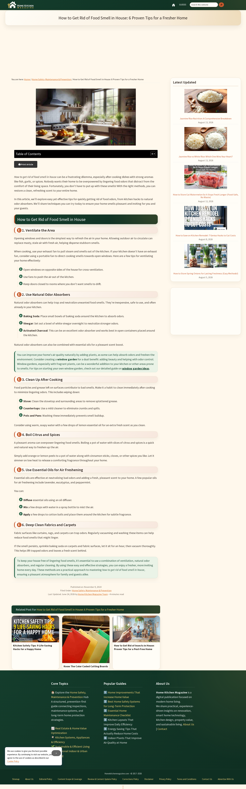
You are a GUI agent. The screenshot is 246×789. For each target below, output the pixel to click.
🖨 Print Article (25, 164)
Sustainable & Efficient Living (72, 746)
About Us (188, 724)
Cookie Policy (13, 761)
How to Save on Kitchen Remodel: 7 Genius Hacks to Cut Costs (206, 235)
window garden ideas (135, 368)
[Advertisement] (123, 48)
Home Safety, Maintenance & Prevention (91, 590)
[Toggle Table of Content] (151, 153)
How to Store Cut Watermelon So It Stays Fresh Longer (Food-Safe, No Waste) (205, 196)
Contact (162, 729)
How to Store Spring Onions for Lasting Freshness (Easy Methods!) (205, 273)
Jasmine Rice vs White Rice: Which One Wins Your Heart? (206, 156)
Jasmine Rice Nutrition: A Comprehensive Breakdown (205, 118)
